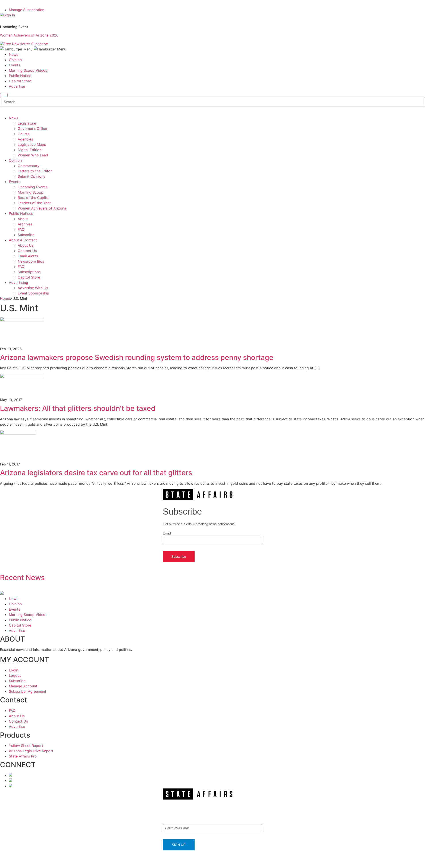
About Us (25, 245)
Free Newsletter (17, 44)
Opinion (15, 60)
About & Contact (23, 240)
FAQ (21, 229)
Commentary (28, 165)
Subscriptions (29, 272)
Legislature (27, 123)
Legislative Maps (32, 144)
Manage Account (23, 686)
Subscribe (39, 44)
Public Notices (21, 213)
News (13, 54)
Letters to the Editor (35, 171)
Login (13, 670)
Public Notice (20, 75)
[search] (4, 95)
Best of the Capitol (33, 197)
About (23, 219)
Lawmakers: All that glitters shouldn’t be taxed (77, 408)
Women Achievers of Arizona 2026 (29, 35)
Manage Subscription (26, 10)
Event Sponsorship (33, 293)
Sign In (9, 15)
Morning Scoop (30, 192)
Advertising (18, 282)
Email (167, 533)
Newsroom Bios (31, 261)
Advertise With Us (33, 288)
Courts (23, 134)
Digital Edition (29, 150)
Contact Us (27, 250)
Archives (25, 224)
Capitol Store (20, 81)
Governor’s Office (32, 128)
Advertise (17, 86)
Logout (15, 675)
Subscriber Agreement (27, 691)
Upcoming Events (32, 187)
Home (5, 298)
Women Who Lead (33, 155)
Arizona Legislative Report (31, 751)
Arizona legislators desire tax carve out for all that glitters (96, 472)
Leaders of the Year (34, 203)
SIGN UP (178, 845)
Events (14, 65)
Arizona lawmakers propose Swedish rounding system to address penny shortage (136, 357)
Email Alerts (28, 256)
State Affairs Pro (23, 756)
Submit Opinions (31, 176)
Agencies (25, 139)
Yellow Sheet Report (26, 745)
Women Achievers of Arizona (42, 208)
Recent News (22, 577)
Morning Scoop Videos (28, 70)
